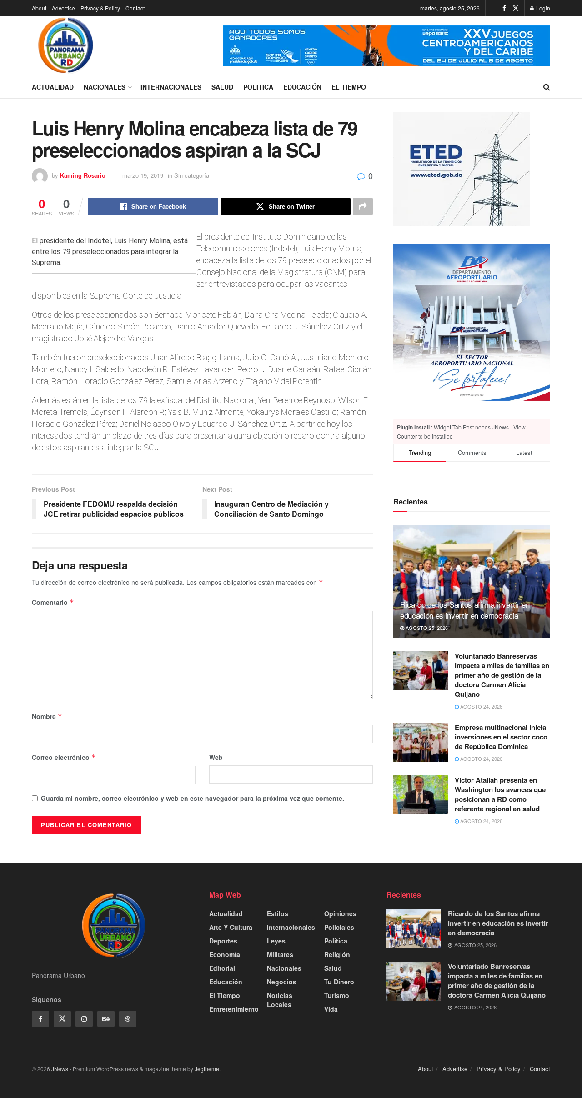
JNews (59, 1069)
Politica (258, 86)
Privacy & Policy (100, 8)
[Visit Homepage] (66, 45)
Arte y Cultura (230, 927)
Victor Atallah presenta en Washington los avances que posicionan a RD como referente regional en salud (500, 794)
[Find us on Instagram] (84, 1019)
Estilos (277, 913)
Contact (135, 8)
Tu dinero (339, 981)
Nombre (47, 716)
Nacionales (104, 86)
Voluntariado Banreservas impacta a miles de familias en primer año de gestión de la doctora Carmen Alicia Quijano (502, 675)
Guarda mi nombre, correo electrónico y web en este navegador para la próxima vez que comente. (192, 798)
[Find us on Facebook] (504, 8)
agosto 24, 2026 (480, 706)
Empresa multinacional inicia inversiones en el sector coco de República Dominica (501, 736)
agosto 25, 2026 (426, 627)
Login (542, 8)
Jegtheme (207, 1069)
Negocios (281, 981)
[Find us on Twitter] (515, 8)
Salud (222, 86)
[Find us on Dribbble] (127, 1019)
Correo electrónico (64, 757)
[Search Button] (546, 86)
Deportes (223, 940)
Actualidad (53, 86)
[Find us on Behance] (106, 1019)
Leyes (276, 940)
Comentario (53, 602)
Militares (280, 954)
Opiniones (340, 913)
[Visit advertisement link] (386, 45)
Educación (302, 86)
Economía (224, 954)
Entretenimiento (234, 1008)
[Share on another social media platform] (363, 206)
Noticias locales (279, 1000)
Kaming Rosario (82, 175)
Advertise (63, 8)
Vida (331, 1008)
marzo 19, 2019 (142, 175)
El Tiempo (348, 86)
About (39, 8)
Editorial (222, 968)
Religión (337, 954)
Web (216, 757)
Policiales (339, 927)
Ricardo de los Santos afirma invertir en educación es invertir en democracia (464, 610)
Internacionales (170, 86)
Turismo (336, 995)
